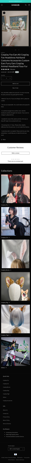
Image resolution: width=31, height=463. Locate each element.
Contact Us (5, 413)
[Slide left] (12, 50)
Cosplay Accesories (7, 400)
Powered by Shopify (12, 457)
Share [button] (4, 139)
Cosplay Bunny (5, 270)
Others (3, 367)
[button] (2, 5)
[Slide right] (18, 50)
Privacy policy (27, 457)
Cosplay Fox (4, 205)
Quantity (3, 75)
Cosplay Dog (4, 302)
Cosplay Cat (4, 237)
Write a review (15, 153)
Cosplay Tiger (5, 335)
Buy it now (15, 88)
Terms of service (11, 459)
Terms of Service (7, 423)
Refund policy (20, 457)
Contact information (20, 459)
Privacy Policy (6, 417)
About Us (5, 410)
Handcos (6, 457)
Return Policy (6, 420)
